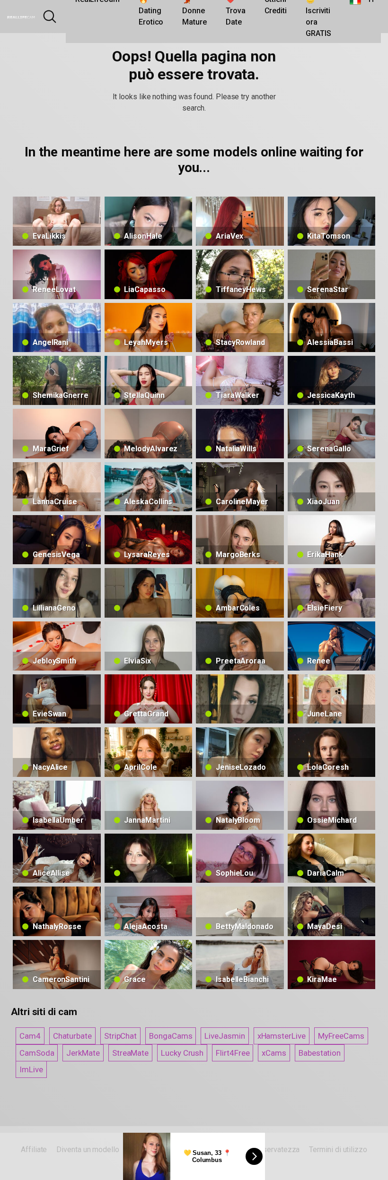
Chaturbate (72, 1036)
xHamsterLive (281, 1036)
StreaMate (130, 1053)
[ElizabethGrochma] (149, 858)
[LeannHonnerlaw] (240, 699)
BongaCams (170, 1036)
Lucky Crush (182, 1053)
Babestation (320, 1053)
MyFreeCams (341, 1036)
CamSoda (36, 1053)
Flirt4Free (232, 1053)
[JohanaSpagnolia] (149, 592)
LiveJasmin (224, 1036)
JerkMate (82, 1053)
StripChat (120, 1036)
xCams (274, 1053)
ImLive (31, 1069)
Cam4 (30, 1036)
